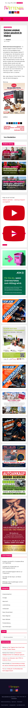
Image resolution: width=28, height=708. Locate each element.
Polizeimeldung (6, 623)
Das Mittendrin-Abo (21, 705)
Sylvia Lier (5, 658)
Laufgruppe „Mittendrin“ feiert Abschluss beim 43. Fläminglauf (13, 185)
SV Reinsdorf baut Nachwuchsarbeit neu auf (13, 169)
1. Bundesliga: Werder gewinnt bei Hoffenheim (9, 127)
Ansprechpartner (7, 594)
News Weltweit (6, 619)
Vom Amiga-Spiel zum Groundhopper (12, 155)
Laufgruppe (6, 181)
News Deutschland (7, 612)
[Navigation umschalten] (15, 19)
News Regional (7, 166)
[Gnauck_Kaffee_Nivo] (14, 98)
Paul (3, 668)
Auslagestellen (12, 705)
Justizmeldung (6, 605)
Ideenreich (5, 601)
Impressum (14, 701)
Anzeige (4, 597)
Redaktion (8, 39)
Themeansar (14, 698)
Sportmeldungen (7, 27)
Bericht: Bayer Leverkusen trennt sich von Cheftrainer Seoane (19, 128)
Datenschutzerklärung (5, 701)
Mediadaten (19, 701)
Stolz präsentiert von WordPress (9, 696)
